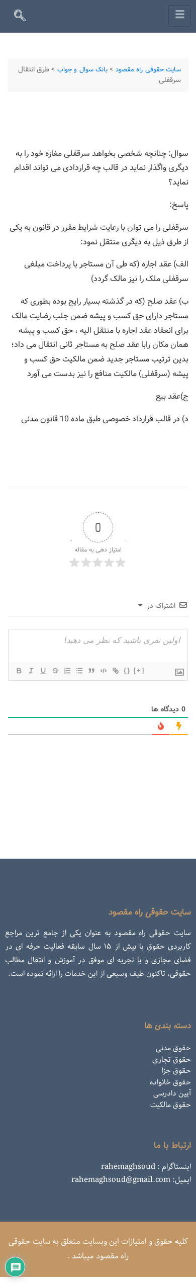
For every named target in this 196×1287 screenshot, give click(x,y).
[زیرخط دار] (43, 671)
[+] (139, 670)
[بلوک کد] (103, 671)
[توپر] (19, 671)
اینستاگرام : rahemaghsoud (146, 1166)
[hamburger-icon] (179, 16)
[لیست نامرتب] (79, 671)
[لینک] (115, 671)
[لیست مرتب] (67, 671)
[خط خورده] (55, 671)
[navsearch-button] (24, 18)
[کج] (31, 671)
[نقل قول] (91, 671)
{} (127, 670)
